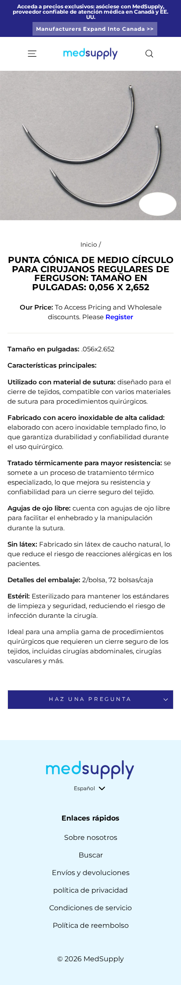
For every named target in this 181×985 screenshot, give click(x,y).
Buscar (91, 855)
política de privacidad (90, 890)
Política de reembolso (91, 925)
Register (119, 317)
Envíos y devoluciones (91, 872)
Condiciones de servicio (90, 908)
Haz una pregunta (90, 699)
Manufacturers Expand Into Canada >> (95, 29)
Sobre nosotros (90, 837)
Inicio (88, 244)
